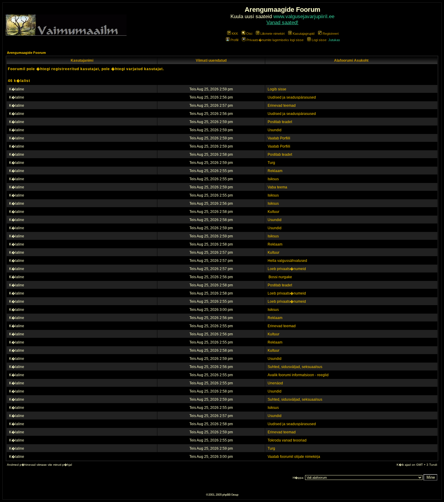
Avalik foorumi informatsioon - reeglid (298, 375)
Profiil (234, 40)
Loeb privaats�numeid (287, 269)
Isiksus (273, 179)
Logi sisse (319, 40)
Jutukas (334, 40)
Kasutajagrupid (303, 33)
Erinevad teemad (282, 105)
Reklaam (275, 171)
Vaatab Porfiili (279, 138)
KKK (235, 33)
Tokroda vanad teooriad (287, 440)
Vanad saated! (282, 22)
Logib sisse (277, 89)
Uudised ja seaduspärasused (292, 97)
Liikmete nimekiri (272, 33)
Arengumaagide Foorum (26, 52)
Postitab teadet (280, 122)
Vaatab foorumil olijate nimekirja (294, 457)
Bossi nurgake (280, 277)
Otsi (249, 33)
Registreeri (331, 33)
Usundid (275, 130)
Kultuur (273, 212)
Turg (271, 163)
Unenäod (275, 383)
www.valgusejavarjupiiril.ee (303, 16)
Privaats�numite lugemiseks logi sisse (275, 40)
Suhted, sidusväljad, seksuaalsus (295, 367)
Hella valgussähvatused (287, 261)
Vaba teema (277, 187)
